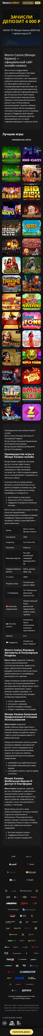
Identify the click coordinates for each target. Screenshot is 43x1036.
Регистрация (28, 3)
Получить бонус (21, 1032)
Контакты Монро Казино (21, 998)
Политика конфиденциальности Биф (21, 996)
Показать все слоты (21, 140)
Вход (37, 3)
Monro (11, 2)
